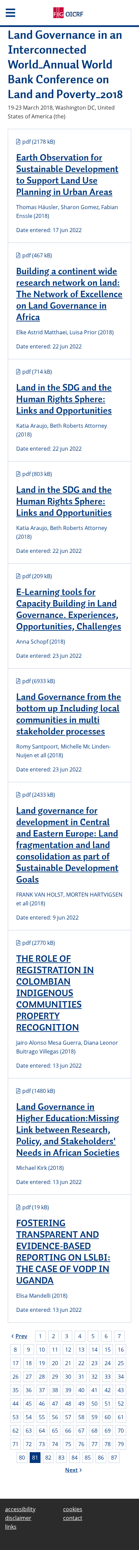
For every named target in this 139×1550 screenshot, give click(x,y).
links (11, 1526)
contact (72, 1518)
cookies (72, 1509)
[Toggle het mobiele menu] (23, 12)
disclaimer (18, 1518)
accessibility (20, 1509)
